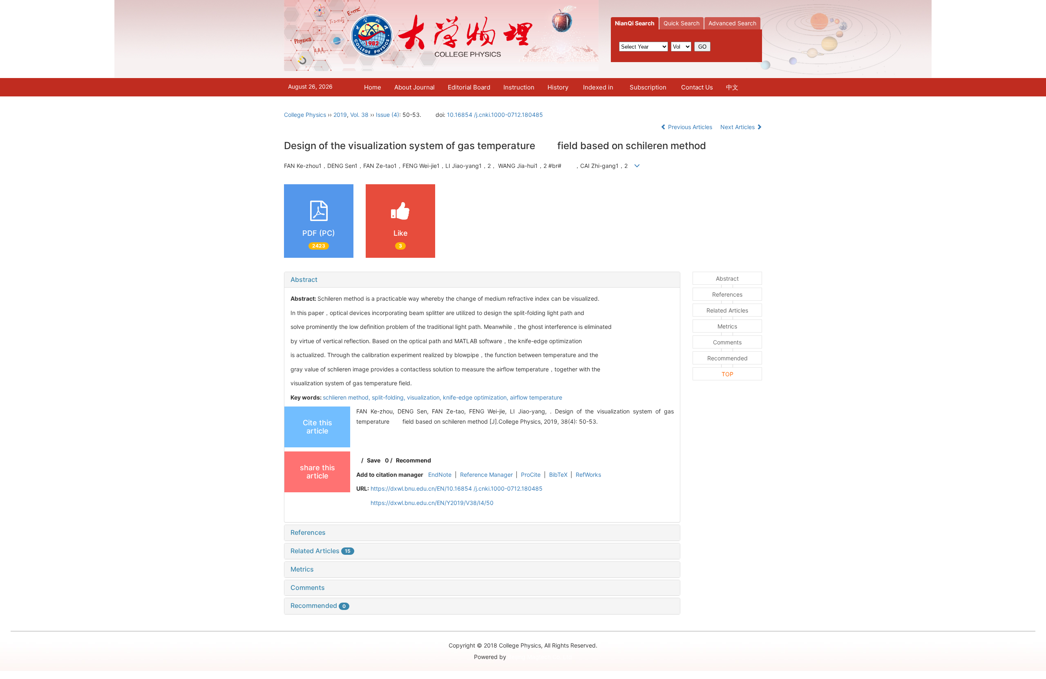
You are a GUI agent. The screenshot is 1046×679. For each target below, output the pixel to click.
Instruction (518, 87)
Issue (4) (387, 114)
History (558, 87)
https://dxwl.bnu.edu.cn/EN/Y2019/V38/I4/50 (432, 502)
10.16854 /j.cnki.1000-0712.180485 (495, 114)
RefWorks (588, 474)
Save (373, 460)
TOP (727, 374)
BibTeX (558, 474)
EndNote (439, 474)
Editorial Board (469, 87)
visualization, (425, 397)
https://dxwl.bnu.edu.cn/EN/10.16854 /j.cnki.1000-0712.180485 (457, 488)
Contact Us (697, 87)
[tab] (482, 280)
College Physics (305, 114)
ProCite (531, 474)
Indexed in (598, 87)
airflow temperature (536, 397)
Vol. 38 (359, 114)
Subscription (648, 87)
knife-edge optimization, (476, 397)
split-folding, (389, 397)
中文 (732, 87)
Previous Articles (690, 126)
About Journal (414, 87)
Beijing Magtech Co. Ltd (540, 656)
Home (372, 87)
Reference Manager (486, 474)
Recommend (413, 460)
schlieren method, (347, 397)
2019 (340, 114)
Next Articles (738, 126)
